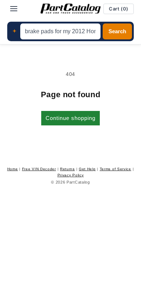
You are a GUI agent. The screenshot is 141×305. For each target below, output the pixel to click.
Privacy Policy (70, 175)
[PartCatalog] (70, 8)
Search (117, 31)
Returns (67, 169)
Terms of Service (115, 169)
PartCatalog (78, 182)
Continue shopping (70, 118)
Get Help (87, 169)
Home (12, 169)
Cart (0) (118, 9)
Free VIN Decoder (39, 169)
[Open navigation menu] (13, 8)
